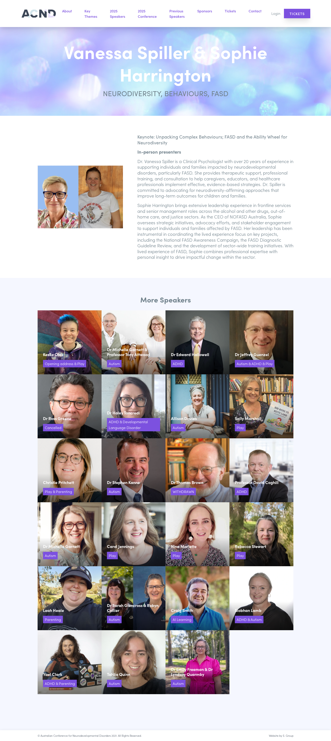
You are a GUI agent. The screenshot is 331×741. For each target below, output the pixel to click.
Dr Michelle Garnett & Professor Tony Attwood (134, 342)
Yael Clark (70, 662)
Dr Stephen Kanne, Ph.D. (134, 470)
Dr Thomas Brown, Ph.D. (197, 470)
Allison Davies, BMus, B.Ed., (197, 406)
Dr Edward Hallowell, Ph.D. (197, 342)
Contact (255, 10)
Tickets (230, 10)
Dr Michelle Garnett (70, 534)
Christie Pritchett (70, 470)
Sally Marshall (261, 406)
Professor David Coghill (261, 470)
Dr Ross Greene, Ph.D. (70, 406)
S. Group (288, 735)
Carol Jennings (134, 534)
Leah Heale (70, 598)
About (67, 10)
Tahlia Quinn (134, 662)
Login (275, 13)
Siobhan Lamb (261, 598)
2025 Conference (147, 13)
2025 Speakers (117, 13)
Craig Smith (197, 598)
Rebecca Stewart (261, 534)
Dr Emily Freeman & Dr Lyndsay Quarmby (197, 662)
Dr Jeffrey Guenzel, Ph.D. (261, 342)
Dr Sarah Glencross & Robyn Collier (134, 598)
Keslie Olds (70, 342)
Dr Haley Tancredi (134, 406)
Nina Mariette (197, 534)
